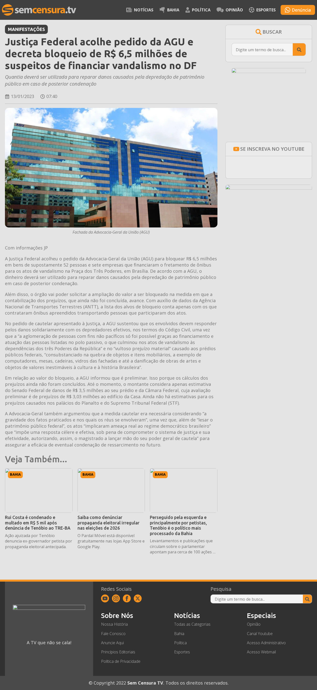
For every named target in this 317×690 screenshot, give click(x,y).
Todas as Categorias (192, 624)
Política (201, 10)
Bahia (173, 10)
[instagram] (116, 598)
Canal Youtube (260, 633)
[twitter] (138, 598)
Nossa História (114, 624)
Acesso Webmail (261, 652)
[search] (299, 49)
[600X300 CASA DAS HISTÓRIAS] (268, 188)
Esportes (266, 10)
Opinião (234, 10)
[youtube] (105, 598)
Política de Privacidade (120, 661)
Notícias (143, 10)
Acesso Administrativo (266, 642)
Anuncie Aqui (112, 642)
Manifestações (26, 29)
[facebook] (127, 598)
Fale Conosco (113, 633)
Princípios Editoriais (118, 652)
